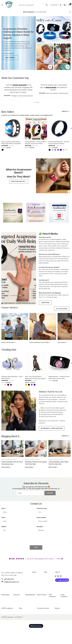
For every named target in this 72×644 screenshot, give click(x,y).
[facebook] (55, 576)
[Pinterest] (61, 576)
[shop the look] (39, 39)
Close (70, 12)
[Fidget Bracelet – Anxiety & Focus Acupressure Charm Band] (59, 363)
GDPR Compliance (7, 608)
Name (3, 508)
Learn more (45, 302)
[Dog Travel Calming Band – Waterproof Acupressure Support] (36, 363)
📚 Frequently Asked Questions (51, 428)
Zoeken (46, 5)
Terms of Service (42, 594)
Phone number (41, 517)
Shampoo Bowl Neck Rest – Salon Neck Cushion (12, 377)
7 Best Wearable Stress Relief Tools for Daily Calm (59, 455)
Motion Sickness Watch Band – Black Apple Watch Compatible (11, 142)
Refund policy (5, 594)
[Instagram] (58, 576)
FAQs (45, 572)
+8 (66, 150)
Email (3, 517)
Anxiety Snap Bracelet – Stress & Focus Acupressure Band (58, 142)
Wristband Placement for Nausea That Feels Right (36, 455)
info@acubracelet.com (11, 582)
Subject (3, 526)
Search (34, 572)
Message (40, 526)
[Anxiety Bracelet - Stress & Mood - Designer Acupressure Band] (36, 128)
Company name (42, 508)
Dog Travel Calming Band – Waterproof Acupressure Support (35, 377)
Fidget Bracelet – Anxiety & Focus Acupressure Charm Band (59, 377)
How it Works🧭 (10, 57)
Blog (20, 608)
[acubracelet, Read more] (61, 5)
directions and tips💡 (18, 181)
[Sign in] (65, 5)
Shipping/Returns (30, 594)
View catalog (2, 5)
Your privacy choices (43, 608)
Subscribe (50, 493)
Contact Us (16, 594)
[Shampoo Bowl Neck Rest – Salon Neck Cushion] (12, 363)
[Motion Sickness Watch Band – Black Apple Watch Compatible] (12, 128)
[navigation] (33, 102)
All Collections (61, 308)
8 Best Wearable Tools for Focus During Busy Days (12, 455)
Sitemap (57, 608)
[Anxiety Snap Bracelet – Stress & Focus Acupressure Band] (59, 128)
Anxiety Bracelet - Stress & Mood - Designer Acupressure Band (36, 142)
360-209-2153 (9, 579)
